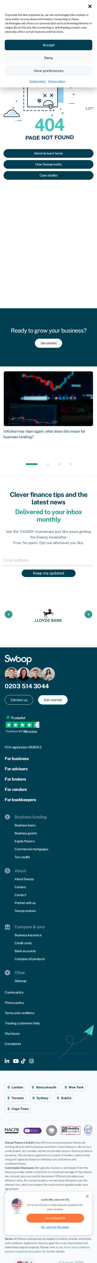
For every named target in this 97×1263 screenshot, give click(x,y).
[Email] (48, 560)
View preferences (49, 71)
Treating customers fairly (22, 1023)
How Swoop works (48, 164)
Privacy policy (56, 81)
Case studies (48, 175)
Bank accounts (25, 951)
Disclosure (12, 1033)
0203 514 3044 (27, 686)
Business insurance (28, 935)
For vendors (16, 789)
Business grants (26, 833)
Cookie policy (37, 81)
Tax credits (22, 857)
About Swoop (24, 879)
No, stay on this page (55, 1227)
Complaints (13, 1044)
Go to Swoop (55, 1218)
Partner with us (25, 903)
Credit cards (23, 943)
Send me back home (48, 153)
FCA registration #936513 (23, 747)
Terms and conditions (19, 1013)
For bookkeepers (20, 799)
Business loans (25, 825)
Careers (20, 887)
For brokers (15, 779)
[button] (90, 6)
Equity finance (25, 841)
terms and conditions (77, 1247)
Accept (49, 45)
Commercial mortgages (31, 849)
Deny (48, 58)
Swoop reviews (25, 911)
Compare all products (30, 959)
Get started (49, 343)
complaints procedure (28, 1251)
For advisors (16, 768)
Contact (20, 895)
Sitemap (20, 981)
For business (16, 758)
